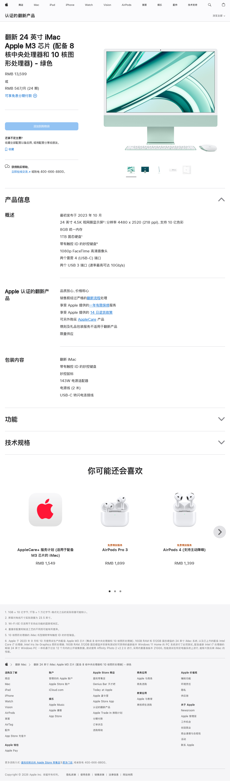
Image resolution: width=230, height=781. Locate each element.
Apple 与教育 (145, 699)
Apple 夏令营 (100, 695)
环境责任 (186, 684)
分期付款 (98, 718)
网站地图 (128, 774)
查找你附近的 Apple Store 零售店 (40, 762)
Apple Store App (103, 701)
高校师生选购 (144, 704)
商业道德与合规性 (191, 733)
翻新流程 (93, 298)
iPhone (9, 695)
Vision (9, 707)
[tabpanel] (161, 97)
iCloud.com (56, 690)
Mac (7, 684)
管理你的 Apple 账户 (61, 678)
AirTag (9, 724)
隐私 (183, 690)
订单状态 (98, 724)
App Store (55, 716)
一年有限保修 (99, 305)
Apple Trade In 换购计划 (107, 713)
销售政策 (99, 774)
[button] (209, 5)
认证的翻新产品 (20, 15)
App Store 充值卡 (15, 736)
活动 (183, 739)
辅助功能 (186, 678)
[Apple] (6, 664)
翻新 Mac (21, 664)
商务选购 (142, 684)
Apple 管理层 (189, 716)
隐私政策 (71, 774)
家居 (7, 718)
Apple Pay (11, 750)
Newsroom (188, 710)
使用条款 (85, 774)
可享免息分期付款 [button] (23, 96)
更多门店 (68, 762)
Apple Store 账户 (59, 684)
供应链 (184, 695)
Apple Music (56, 704)
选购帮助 (98, 730)
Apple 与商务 (145, 678)
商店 (7, 678)
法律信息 (114, 774)
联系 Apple (187, 745)
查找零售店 (99, 678)
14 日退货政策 (101, 312)
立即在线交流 (21, 171)
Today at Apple (102, 690)
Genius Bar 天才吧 (104, 684)
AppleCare (87, 319)
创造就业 (186, 727)
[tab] (131, 170)
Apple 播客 (55, 710)
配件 (7, 730)
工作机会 (186, 722)
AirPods (10, 713)
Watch (9, 701)
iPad (8, 690)
